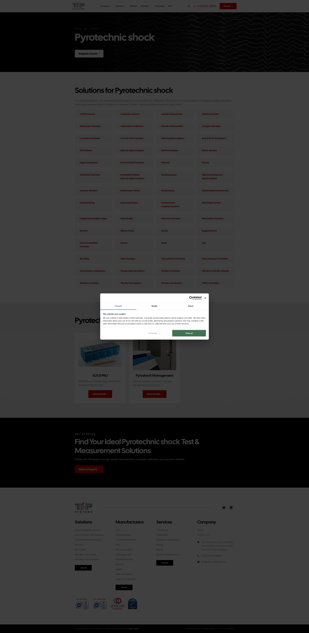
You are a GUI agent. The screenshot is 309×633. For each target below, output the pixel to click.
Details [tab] (155, 306)
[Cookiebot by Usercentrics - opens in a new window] (191, 298)
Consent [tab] (118, 306)
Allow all (189, 333)
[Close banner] (205, 298)
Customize (152, 333)
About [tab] (190, 306)
